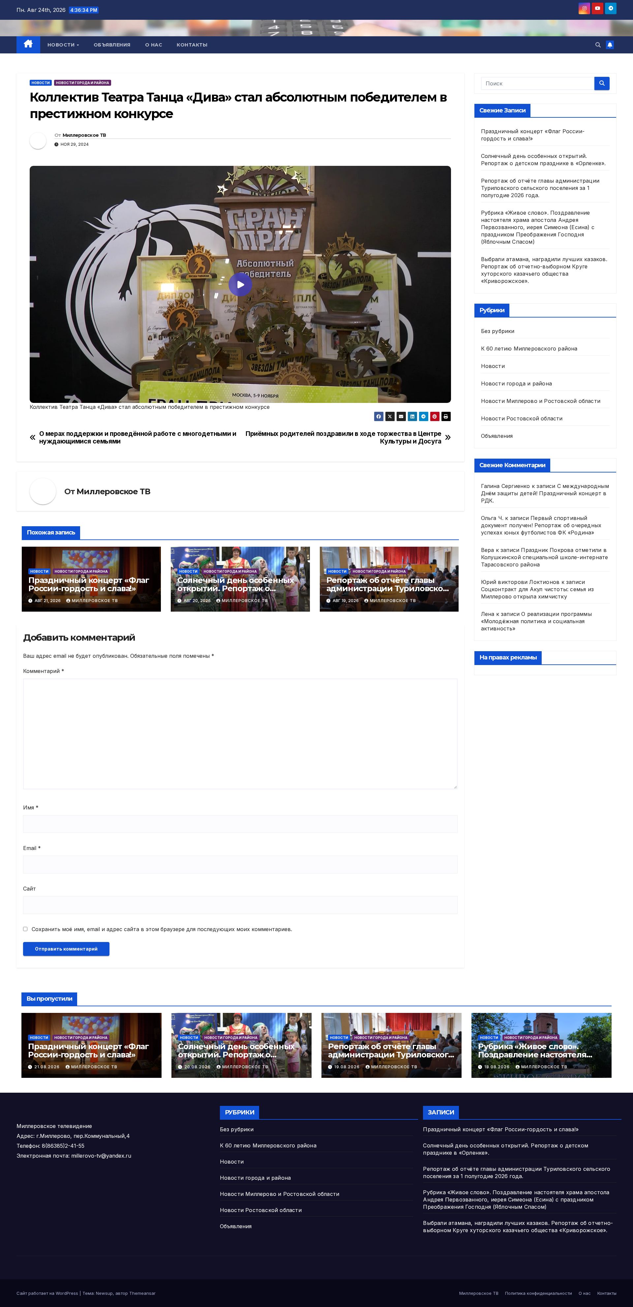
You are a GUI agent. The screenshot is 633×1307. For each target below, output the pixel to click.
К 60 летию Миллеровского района (529, 348)
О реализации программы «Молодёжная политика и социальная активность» (536, 621)
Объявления (112, 45)
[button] (598, 45)
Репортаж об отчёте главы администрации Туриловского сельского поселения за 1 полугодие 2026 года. (540, 187)
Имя (31, 807)
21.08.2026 (47, 1066)
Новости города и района (82, 83)
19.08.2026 (347, 1066)
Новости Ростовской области (522, 418)
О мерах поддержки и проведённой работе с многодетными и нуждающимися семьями (137, 437)
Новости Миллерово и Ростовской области (541, 401)
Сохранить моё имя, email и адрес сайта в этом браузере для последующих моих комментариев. (162, 929)
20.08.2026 (198, 1066)
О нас (154, 45)
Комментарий (43, 671)
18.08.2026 (497, 1066)
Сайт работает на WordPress (47, 1293)
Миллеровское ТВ (84, 135)
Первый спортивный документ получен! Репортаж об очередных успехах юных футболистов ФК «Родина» (541, 525)
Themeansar (142, 1293)
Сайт (29, 888)
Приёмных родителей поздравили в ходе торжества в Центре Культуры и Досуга (343, 437)
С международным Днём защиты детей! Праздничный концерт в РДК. (545, 493)
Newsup (104, 1293)
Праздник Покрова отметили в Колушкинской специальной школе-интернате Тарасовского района (544, 557)
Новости (61, 45)
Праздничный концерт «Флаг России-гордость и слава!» (88, 584)
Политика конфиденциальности (538, 1293)
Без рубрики (498, 331)
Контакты (192, 45)
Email (32, 848)
